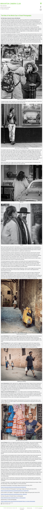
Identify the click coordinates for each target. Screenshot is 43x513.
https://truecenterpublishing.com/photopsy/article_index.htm (14, 494)
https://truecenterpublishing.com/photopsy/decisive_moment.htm (15, 490)
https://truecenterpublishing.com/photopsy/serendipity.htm (13, 487)
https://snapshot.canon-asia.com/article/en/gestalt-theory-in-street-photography (18, 501)
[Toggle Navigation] (41, 3)
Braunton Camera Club (10, 4)
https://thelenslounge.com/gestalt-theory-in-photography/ (13, 497)
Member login (29, 507)
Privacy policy (22, 507)
